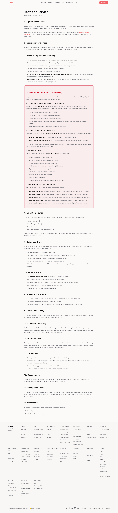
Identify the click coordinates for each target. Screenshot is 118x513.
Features (43, 2)
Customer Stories (25, 483)
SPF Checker (76, 439)
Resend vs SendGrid (39, 429)
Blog (75, 2)
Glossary (89, 426)
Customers (57, 2)
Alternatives (51, 426)
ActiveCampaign (64, 437)
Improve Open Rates (105, 476)
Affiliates (23, 485)
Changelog (69, 2)
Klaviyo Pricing (64, 432)
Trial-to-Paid (90, 458)
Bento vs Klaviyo (38, 437)
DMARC (88, 434)
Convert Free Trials (25, 454)
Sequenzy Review (25, 488)
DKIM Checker (77, 441)
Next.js (101, 451)
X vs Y (35, 426)
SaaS (48, 451)
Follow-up (102, 432)
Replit (74, 458)
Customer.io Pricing (65, 442)
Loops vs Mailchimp (39, 432)
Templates (103, 426)
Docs (63, 2)
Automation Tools (12, 490)
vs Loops (23, 434)
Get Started (103, 2)
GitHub (35, 491)
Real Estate (10, 456)
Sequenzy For (25, 448)
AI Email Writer (77, 429)
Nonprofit (49, 459)
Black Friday (37, 456)
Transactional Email (12, 492)
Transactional (103, 437)
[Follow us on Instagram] (69, 508)
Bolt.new (75, 453)
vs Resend (23, 429)
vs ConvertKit (24, 437)
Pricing (50, 2)
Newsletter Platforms (13, 487)
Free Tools (76, 426)
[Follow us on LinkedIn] (75, 508)
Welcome (36, 451)
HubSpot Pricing (64, 434)
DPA (103, 508)
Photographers (11, 461)
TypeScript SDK (38, 485)
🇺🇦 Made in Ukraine (35, 508)
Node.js (101, 454)
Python (101, 456)
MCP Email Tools (64, 453)
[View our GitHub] (78, 508)
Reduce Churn (24, 451)
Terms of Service (86, 508)
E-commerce (50, 454)
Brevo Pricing (63, 439)
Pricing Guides (64, 426)
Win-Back (36, 459)
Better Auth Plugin (38, 488)
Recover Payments (25, 456)
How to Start (103, 468)
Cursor (75, 451)
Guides (102, 448)
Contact (108, 508)
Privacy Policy (96, 508)
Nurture (88, 460)
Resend (49, 432)
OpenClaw (63, 458)
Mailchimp (49, 429)
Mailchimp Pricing (64, 429)
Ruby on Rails (103, 461)
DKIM (88, 432)
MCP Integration (64, 451)
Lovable (75, 456)
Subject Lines (38, 448)
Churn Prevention (104, 429)
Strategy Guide (103, 471)
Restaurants (11, 458)
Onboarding (103, 434)
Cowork (62, 461)
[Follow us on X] (66, 508)
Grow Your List (103, 474)
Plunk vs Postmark (38, 434)
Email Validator (77, 436)
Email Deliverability (91, 437)
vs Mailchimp (24, 432)
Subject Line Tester (78, 444)
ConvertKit (49, 437)
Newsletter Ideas (52, 448)
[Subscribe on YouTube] (72, 508)
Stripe (101, 459)
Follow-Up (36, 454)
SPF (87, 429)
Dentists (10, 453)
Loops (48, 434)
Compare (23, 426)
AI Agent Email (63, 456)
